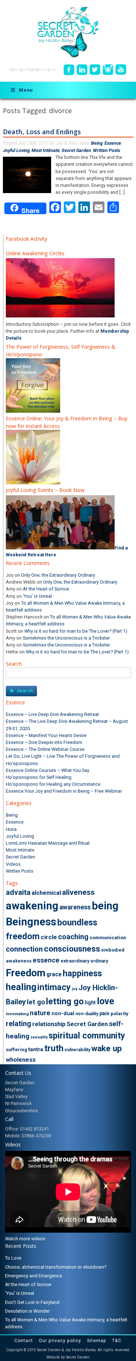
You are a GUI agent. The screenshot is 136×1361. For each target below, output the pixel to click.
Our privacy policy (60, 1340)
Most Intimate (46, 150)
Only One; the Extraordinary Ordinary (58, 575)
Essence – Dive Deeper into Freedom (44, 742)
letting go (65, 1001)
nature (40, 1013)
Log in (50, 69)
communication (108, 937)
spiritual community (87, 1035)
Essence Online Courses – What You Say (47, 770)
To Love (13, 1258)
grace (54, 974)
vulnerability (77, 1049)
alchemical (46, 892)
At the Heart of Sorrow (46, 589)
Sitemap (96, 1340)
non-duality (86, 1013)
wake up (106, 1048)
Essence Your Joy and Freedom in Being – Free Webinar (64, 791)
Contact (24, 1340)
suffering (16, 1049)
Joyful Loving (16, 150)
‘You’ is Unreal (37, 596)
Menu (26, 90)
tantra (35, 1049)
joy (74, 988)
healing (21, 987)
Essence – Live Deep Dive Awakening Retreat (52, 714)
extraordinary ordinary (84, 961)
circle (49, 937)
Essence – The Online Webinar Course (45, 749)
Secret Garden (76, 150)
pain (104, 1013)
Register (33, 69)
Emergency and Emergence (33, 1275)
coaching (73, 936)
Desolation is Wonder (27, 1311)
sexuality (39, 1037)
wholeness (21, 1059)
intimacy (54, 987)
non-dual (62, 1013)
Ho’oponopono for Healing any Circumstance (53, 784)
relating (18, 1023)
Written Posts (106, 150)
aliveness (78, 892)
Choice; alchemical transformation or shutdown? (55, 1267)
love (105, 1001)
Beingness (31, 922)
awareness (75, 907)
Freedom (25, 973)
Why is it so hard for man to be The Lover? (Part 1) (75, 631)
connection (24, 949)
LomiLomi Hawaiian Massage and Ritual (48, 843)
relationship (49, 1024)
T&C (116, 1340)
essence (46, 960)
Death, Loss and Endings (42, 131)
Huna (11, 829)
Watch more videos (25, 1238)
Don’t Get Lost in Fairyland (32, 1302)
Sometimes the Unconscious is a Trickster (66, 638)
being (105, 906)
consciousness (72, 949)
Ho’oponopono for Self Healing (38, 777)
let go (36, 1002)
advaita (18, 892)
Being (97, 143)
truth (53, 1048)
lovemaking (17, 1014)
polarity (119, 1013)
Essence (112, 143)
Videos (13, 864)
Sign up (16, 69)
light (90, 1002)
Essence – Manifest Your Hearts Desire (46, 735)
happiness (82, 973)
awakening (32, 906)
